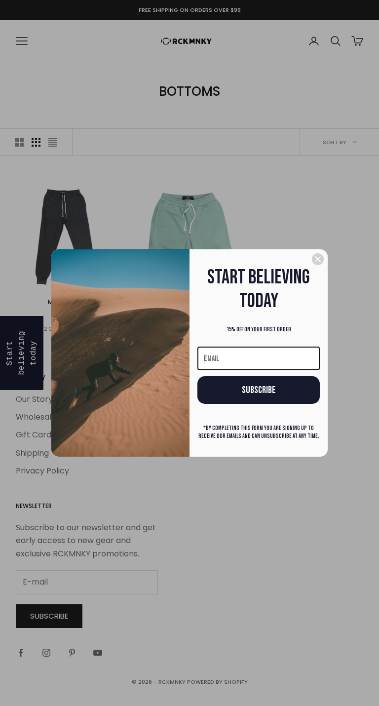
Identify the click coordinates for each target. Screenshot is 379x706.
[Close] (318, 259)
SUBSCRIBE (259, 390)
